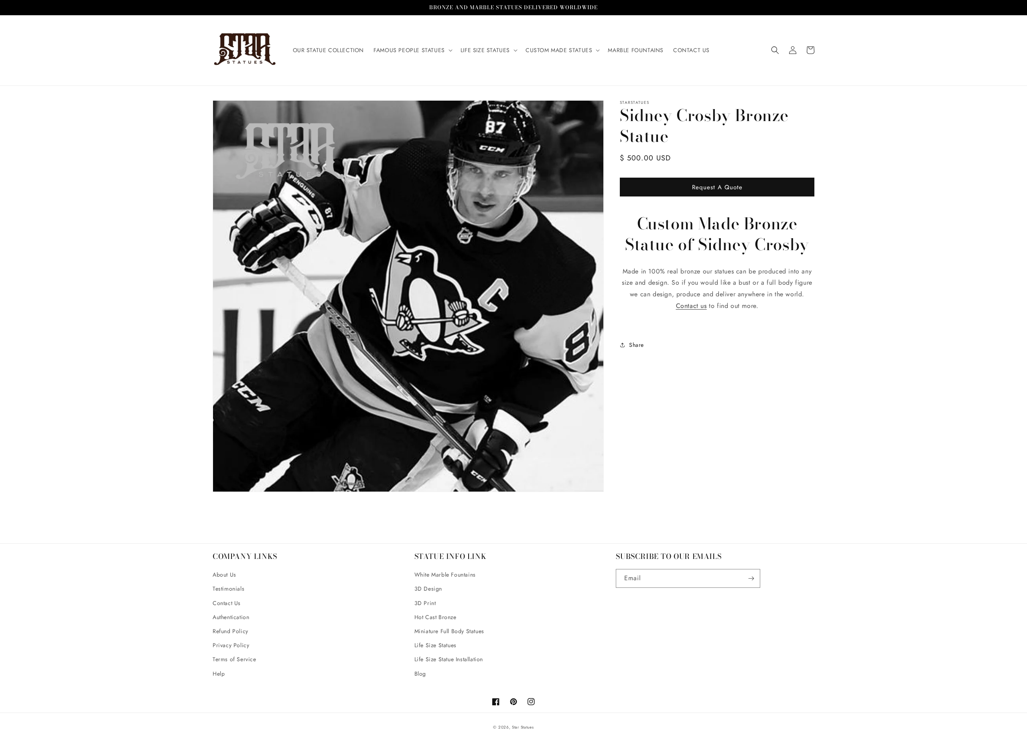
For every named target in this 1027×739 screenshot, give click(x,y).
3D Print (425, 603)
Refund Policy (230, 631)
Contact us (691, 305)
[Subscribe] (751, 578)
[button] (412, 50)
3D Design (428, 589)
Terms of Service (234, 659)
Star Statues (523, 727)
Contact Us (227, 603)
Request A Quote (717, 186)
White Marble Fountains (445, 575)
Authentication (231, 617)
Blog (420, 674)
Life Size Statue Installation (448, 659)
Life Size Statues (435, 645)
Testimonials (228, 589)
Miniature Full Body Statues (449, 631)
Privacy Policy (231, 645)
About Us (224, 575)
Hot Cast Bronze (435, 617)
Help (219, 674)
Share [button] (636, 344)
